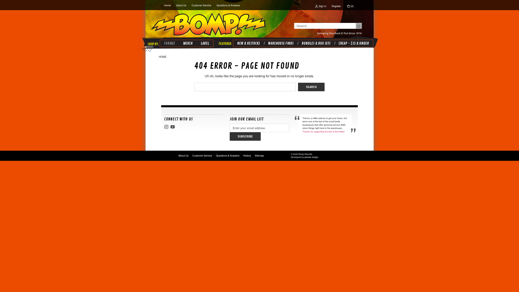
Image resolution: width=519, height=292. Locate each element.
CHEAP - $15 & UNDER (354, 43)
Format (169, 43)
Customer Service (201, 5)
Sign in (322, 6)
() (352, 6)
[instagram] (166, 127)
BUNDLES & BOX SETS (316, 43)
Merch (188, 43)
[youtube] (172, 127)
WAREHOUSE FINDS (281, 43)
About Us (181, 5)
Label (205, 43)
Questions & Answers (228, 5)
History (247, 155)
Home (167, 5)
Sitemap (259, 155)
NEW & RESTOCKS (248, 43)
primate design (311, 157)
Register (336, 6)
